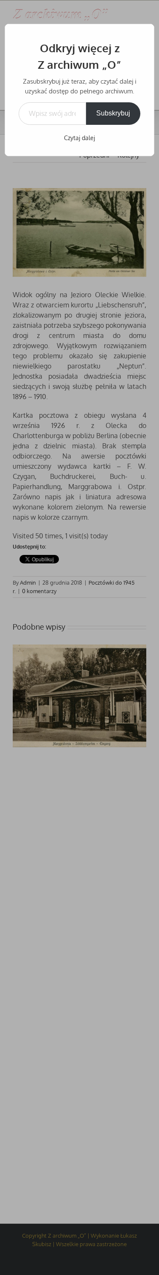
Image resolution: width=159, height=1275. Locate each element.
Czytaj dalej (79, 137)
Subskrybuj (113, 113)
